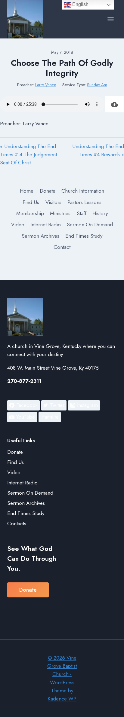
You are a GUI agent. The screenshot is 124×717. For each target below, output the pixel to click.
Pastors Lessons (84, 202)
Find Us (31, 202)
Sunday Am (97, 85)
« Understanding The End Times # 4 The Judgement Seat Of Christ (28, 154)
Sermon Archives (40, 236)
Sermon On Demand (90, 224)
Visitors (53, 202)
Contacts (16, 523)
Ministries (60, 213)
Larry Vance (45, 85)
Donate (47, 190)
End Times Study (83, 236)
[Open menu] (110, 19)
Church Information (82, 190)
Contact (62, 247)
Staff (81, 213)
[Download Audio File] (114, 104)
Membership (30, 213)
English (79, 4)
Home (26, 190)
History (100, 213)
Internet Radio (45, 224)
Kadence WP (62, 698)
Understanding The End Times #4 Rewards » (98, 150)
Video (17, 224)
